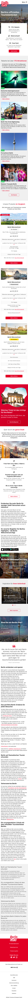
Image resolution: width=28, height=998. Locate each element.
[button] (12, 605)
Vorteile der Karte (7, 715)
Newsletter (14, 990)
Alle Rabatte (14, 195)
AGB (14, 977)
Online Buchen (4, 746)
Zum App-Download (8, 572)
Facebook (11, 957)
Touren (19, 778)
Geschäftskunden (14, 975)
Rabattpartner (10, 819)
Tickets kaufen (14, 951)
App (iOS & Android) (19, 257)
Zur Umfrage (6, 632)
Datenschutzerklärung (14, 982)
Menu (23, 2)
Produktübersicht (14, 943)
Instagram (16, 957)
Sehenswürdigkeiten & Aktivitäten (9, 724)
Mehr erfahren (6, 99)
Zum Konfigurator (14, 422)
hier (15, 859)
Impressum (14, 980)
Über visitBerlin (14, 985)
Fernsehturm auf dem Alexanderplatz (17, 788)
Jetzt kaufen (14, 51)
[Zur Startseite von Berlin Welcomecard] (3, 2)
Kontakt (14, 988)
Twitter (14, 957)
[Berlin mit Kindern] (14, 595)
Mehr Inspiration (14, 610)
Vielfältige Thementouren (14, 748)
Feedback (14, 993)
